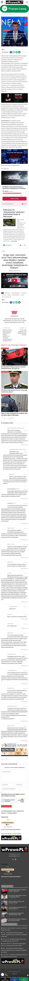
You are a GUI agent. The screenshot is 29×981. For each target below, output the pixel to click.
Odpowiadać (25, 444)
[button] (4, 974)
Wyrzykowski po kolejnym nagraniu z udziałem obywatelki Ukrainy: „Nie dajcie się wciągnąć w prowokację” (14, 934)
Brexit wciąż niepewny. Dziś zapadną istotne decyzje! (22, 332)
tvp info (22, 295)
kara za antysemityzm (16, 293)
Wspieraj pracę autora (14, 270)
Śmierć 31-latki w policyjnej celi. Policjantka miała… (16, 902)
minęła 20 (4, 295)
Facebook (19, 320)
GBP (11, 827)
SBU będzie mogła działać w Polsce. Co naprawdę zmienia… (18, 896)
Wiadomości (6, 30)
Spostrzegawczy (11, 489)
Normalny (9, 503)
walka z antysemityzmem (6, 296)
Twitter (13, 320)
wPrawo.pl (14, 973)
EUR (5, 827)
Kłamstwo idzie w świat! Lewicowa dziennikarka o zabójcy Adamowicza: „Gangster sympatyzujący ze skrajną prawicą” (7, 335)
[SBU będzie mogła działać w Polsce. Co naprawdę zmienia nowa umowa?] (14, 380)
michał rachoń (23, 293)
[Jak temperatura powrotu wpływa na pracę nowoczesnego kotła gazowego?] (4, 920)
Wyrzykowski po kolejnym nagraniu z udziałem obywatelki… (18, 890)
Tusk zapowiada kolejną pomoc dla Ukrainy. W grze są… (17, 907)
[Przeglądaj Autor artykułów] (14, 311)
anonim (5, 928)
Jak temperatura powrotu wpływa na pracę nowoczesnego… (18, 919)
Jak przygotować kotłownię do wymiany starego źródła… (16, 913)
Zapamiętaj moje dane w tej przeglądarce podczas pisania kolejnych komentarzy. (13, 795)
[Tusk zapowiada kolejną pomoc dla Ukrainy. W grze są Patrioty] (4, 909)
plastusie (9, 295)
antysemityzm (7, 293)
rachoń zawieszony (15, 295)
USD (8, 827)
